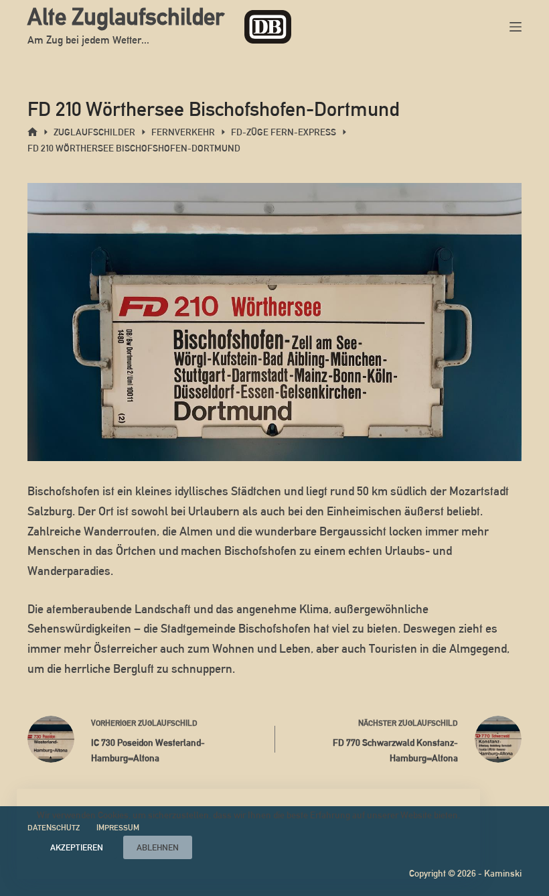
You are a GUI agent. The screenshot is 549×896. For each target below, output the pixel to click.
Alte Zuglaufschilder (125, 16)
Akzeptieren (76, 847)
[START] (32, 132)
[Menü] (515, 27)
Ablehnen (158, 847)
